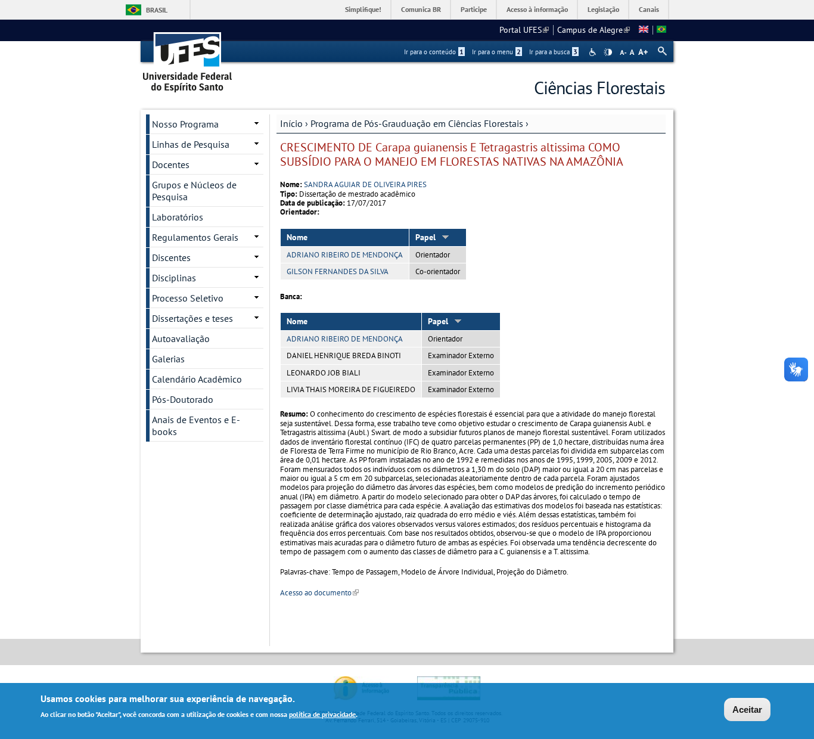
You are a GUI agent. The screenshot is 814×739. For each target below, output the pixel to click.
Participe (474, 9)
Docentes (170, 164)
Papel (425, 237)
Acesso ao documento (319, 593)
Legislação (603, 9)
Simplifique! (363, 9)
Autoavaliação (181, 338)
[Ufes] (188, 58)
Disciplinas (174, 278)
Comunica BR (421, 9)
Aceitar (747, 709)
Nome (297, 237)
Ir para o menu (496, 52)
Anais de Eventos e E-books (196, 425)
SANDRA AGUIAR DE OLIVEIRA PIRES (365, 184)
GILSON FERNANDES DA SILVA (338, 271)
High (608, 52)
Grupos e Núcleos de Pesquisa (194, 191)
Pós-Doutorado (182, 399)
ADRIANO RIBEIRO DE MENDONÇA (345, 255)
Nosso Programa (185, 124)
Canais (649, 9)
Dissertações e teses (192, 318)
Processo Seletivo (187, 298)
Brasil (156, 9)
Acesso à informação (537, 9)
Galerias (168, 359)
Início (291, 123)
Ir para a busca (553, 52)
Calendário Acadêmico (197, 379)
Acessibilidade (593, 52)
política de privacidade (322, 714)
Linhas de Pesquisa (190, 144)
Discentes (171, 257)
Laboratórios (177, 217)
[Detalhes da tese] (661, 29)
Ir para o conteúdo (434, 52)
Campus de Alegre (593, 29)
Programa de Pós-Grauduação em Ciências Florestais (416, 123)
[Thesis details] (643, 29)
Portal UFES (524, 29)
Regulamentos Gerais (195, 237)
